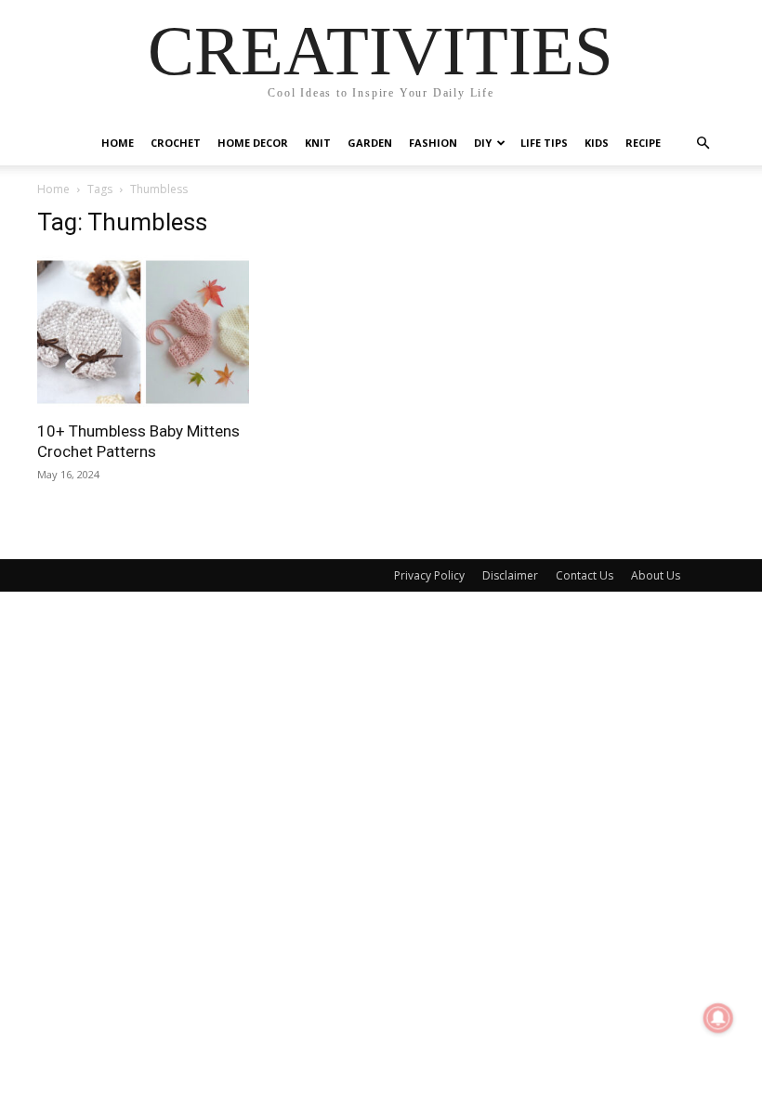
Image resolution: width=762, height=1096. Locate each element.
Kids (597, 143)
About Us (655, 575)
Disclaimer (510, 575)
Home (117, 143)
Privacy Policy (429, 575)
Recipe (643, 143)
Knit (318, 143)
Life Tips (544, 143)
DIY (483, 143)
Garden (370, 143)
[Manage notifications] (718, 1018)
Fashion (433, 143)
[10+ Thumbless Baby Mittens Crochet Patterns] (143, 332)
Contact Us (584, 575)
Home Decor (252, 143)
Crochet (176, 143)
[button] (702, 143)
